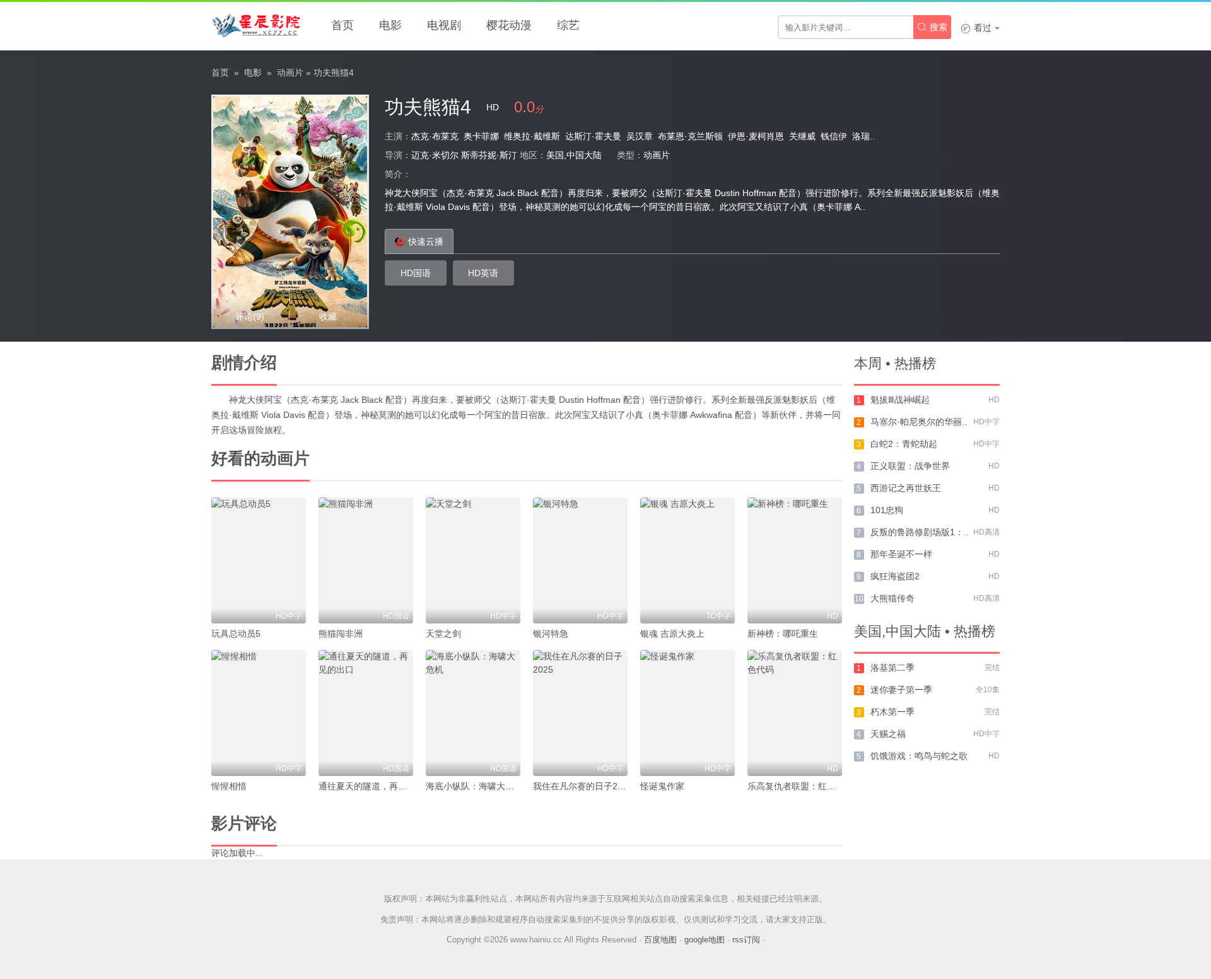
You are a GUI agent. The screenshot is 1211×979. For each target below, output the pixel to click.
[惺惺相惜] (258, 713)
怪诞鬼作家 (662, 786)
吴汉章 (639, 136)
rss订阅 (746, 939)
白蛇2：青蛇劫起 (903, 444)
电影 (390, 25)
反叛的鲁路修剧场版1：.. (919, 532)
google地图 (704, 939)
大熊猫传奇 (892, 598)
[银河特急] (580, 560)
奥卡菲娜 (481, 136)
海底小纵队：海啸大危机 (474, 786)
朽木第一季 (892, 712)
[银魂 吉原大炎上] (687, 560)
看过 (976, 28)
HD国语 (416, 273)
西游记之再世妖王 (905, 488)
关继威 (802, 136)
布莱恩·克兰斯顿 (690, 136)
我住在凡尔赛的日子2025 (583, 786)
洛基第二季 (892, 668)
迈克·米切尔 (435, 155)
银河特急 (550, 634)
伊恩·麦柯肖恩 (756, 136)
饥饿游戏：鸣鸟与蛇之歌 (919, 756)
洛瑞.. (863, 136)
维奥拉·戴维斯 (532, 136)
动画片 (290, 72)
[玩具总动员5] (258, 560)
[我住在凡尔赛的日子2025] (580, 713)
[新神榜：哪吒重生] (794, 560)
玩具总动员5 (235, 634)
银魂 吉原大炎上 (672, 634)
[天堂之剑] (473, 560)
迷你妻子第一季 (901, 690)
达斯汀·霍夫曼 (593, 136)
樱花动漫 (509, 25)
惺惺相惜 (229, 786)
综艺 (568, 25)
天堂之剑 (443, 634)
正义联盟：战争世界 (910, 466)
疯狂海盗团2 (895, 576)
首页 (342, 25)
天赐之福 (888, 734)
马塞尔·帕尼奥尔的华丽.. (918, 422)
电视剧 (444, 25)
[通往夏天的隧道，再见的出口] (366, 713)
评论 (249, 316)
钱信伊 (834, 136)
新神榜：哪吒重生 (782, 634)
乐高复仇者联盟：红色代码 (800, 786)
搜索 (932, 27)
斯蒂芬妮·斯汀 (489, 155)
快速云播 (425, 241)
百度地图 (660, 939)
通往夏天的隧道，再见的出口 (376, 786)
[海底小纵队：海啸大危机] (473, 713)
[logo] (255, 25)
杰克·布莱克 (435, 136)
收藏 (328, 316)
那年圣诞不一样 (901, 554)
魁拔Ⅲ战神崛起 (900, 400)
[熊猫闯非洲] (366, 560)
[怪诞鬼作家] (687, 713)
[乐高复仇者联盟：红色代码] (794, 713)
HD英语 (483, 273)
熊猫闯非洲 (341, 634)
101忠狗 (886, 510)
